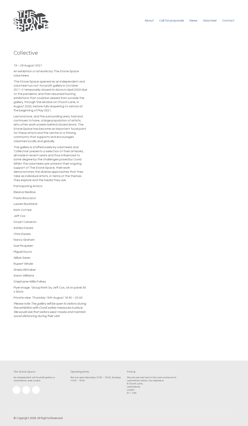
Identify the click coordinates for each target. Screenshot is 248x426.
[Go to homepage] (31, 21)
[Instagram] (16, 390)
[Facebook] (26, 390)
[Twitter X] (36, 390)
